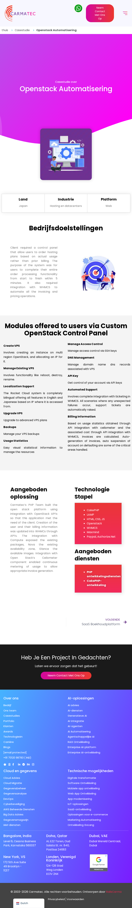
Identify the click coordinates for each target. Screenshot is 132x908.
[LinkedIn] (19, 764)
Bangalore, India (17, 835)
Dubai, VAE (98, 835)
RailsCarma (114, 892)
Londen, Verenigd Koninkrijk (61, 858)
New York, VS (14, 856)
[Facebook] (13, 764)
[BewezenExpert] (23, 764)
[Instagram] (33, 764)
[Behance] (28, 764)
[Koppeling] (4, 764)
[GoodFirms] (9, 764)
